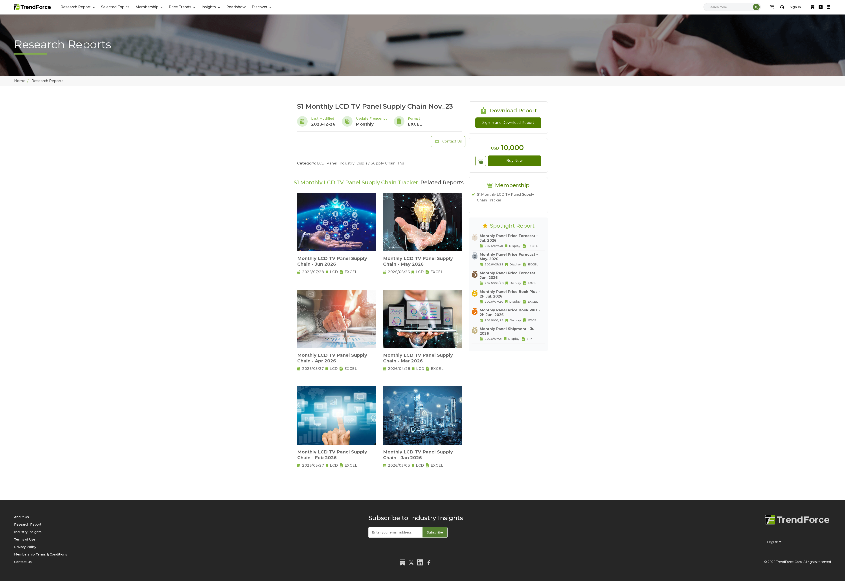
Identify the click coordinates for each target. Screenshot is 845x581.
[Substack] (812, 7)
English (773, 542)
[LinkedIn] (828, 7)
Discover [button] (260, 7)
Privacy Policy (25, 547)
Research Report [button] (76, 7)
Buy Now (514, 161)
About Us (21, 517)
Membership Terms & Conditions (40, 554)
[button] (149, 7)
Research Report (27, 524)
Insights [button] (209, 7)
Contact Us (451, 141)
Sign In (795, 7)
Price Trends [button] (180, 7)
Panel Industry (341, 163)
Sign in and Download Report (508, 123)
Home (19, 81)
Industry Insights (28, 532)
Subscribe (435, 532)
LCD (321, 163)
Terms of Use (24, 539)
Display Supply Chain (376, 163)
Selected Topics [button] (115, 7)
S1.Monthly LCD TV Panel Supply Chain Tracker (505, 197)
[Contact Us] (782, 7)
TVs (400, 163)
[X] (820, 7)
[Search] (756, 7)
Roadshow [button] (236, 7)
